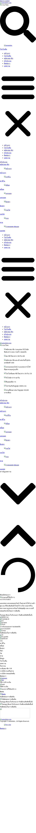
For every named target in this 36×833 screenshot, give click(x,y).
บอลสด (2, 231)
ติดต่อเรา (7, 63)
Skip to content (5, 1)
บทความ (7, 66)
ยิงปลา (2, 206)
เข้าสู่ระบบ (7, 61)
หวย (1, 222)
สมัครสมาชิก (8, 58)
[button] (18, 105)
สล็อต (2, 189)
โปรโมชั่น (3, 49)
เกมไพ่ (2, 214)
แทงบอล (3, 197)
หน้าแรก (7, 53)
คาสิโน (2, 181)
